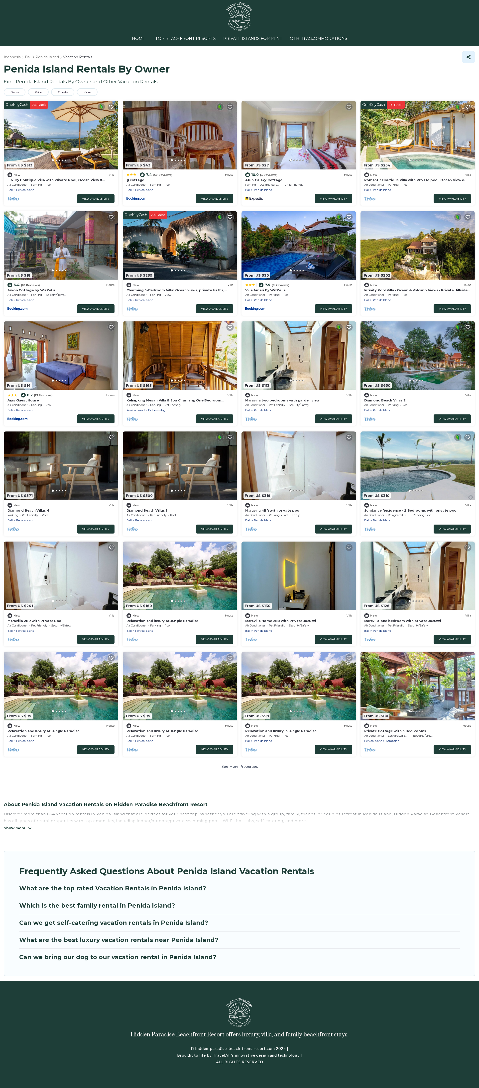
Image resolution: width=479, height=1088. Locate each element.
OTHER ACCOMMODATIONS (318, 38)
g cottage (135, 180)
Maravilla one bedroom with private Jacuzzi (402, 621)
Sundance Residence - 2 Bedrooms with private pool (411, 510)
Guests (63, 92)
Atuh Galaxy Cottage (263, 180)
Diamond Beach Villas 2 (385, 400)
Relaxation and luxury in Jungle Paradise (281, 731)
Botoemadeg (156, 410)
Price (38, 92)
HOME (138, 38)
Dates (14, 92)
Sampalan (392, 741)
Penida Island (25, 190)
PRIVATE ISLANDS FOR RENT (252, 38)
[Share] (468, 57)
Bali (10, 190)
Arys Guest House (23, 400)
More (87, 92)
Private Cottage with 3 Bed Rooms (395, 731)
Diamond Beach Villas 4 (28, 510)
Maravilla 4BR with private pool (272, 510)
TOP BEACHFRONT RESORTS (185, 38)
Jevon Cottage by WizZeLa (31, 290)
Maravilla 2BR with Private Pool (34, 621)
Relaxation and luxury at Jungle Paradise (162, 621)
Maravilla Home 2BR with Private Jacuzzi (280, 621)
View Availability (95, 198)
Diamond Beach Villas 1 (146, 510)
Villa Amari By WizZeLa (265, 290)
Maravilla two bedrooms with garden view (282, 400)
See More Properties (240, 766)
